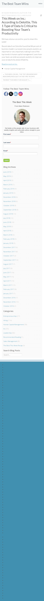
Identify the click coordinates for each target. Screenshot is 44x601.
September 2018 (9, 210)
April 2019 (7, 180)
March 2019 (7, 185)
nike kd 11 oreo (9, 444)
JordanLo (7, 573)
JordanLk (7, 562)
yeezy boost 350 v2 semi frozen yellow (18, 497)
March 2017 (7, 285)
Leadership (7, 333)
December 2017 (9, 247)
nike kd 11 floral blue (11, 451)
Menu (40, 3)
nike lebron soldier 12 (12, 372)
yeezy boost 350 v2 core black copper (18, 492)
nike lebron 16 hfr (10, 517)
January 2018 (8, 243)
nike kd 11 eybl (9, 454)
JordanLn (7, 570)
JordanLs (7, 583)
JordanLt (7, 585)
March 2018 (7, 235)
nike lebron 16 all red (11, 520)
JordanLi (7, 557)
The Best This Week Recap (13, 345)
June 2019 (7, 172)
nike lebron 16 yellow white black (16, 528)
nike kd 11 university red (13, 408)
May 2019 (7, 176)
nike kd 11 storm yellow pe (14, 446)
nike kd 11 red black (11, 413)
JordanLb (7, 539)
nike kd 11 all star (10, 459)
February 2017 (8, 289)
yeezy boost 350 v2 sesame (14, 494)
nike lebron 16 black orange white (16, 522)
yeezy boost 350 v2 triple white (15, 502)
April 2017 (7, 281)
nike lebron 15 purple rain (13, 530)
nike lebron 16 (9, 388)
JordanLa (7, 537)
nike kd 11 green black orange (15, 416)
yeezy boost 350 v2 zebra (13, 489)
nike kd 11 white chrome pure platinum (18, 405)
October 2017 (8, 256)
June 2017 (7, 272)
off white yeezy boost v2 (13, 472)
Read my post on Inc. (10, 64)
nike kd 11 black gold (11, 433)
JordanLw (8, 593)
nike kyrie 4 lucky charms (13, 461)
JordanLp (7, 575)
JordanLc (7, 542)
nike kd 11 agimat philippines (14, 436)
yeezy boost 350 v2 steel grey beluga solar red (21, 500)
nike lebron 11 (9, 375)
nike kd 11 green (10, 418)
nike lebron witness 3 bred (13, 533)
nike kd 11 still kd (10, 393)
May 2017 (7, 277)
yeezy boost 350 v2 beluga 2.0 (15, 474)
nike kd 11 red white (11, 410)
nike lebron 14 (9, 382)
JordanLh (7, 555)
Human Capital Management (14, 69)
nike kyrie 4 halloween (12, 464)
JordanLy (7, 598)
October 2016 (8, 306)
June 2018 (7, 222)
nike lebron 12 (9, 377)
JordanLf (7, 550)
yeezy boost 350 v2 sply (13, 484)
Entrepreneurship (10, 316)
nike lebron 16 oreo (11, 512)
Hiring (5, 320)
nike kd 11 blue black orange (14, 428)
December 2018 (9, 197)
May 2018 (7, 226)
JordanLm (8, 567)
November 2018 (9, 201)
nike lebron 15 (9, 385)
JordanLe (7, 547)
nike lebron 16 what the (12, 390)
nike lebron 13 (9, 380)
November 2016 (9, 302)
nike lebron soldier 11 (12, 370)
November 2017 (9, 252)
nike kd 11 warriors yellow (13, 449)
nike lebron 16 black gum (13, 510)
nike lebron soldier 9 (11, 365)
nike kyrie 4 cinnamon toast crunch (16, 469)
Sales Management (10, 341)
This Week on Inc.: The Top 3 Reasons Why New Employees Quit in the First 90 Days (20, 75)
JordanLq (7, 578)
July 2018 (6, 218)
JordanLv (7, 590)
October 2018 (8, 205)
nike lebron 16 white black (13, 525)
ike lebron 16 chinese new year (15, 515)
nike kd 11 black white (12, 431)
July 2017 (6, 268)
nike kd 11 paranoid (11, 395)
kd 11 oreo (8, 398)
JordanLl (7, 565)
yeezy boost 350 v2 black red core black (19, 477)
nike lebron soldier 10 (12, 367)
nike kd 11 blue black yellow (14, 426)
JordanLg (7, 552)
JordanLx (7, 595)
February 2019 (8, 189)
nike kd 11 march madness (13, 438)
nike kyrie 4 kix (9, 466)
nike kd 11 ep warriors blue (14, 421)
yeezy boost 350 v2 (11, 505)
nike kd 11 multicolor (11, 441)
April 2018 (7, 231)
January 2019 (8, 193)
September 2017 (9, 260)
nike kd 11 (8, 403)
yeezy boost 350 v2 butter (14, 487)
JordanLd (7, 545)
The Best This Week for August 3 (17, 80)
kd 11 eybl (8, 400)
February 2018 (8, 239)
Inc (4, 329)
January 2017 (8, 293)
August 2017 (8, 264)
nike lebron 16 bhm (11, 507)
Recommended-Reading (12, 337)
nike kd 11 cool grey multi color (15, 423)
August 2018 (8, 214)
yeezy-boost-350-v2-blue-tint (15, 482)
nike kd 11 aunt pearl (11, 456)
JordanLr (7, 580)
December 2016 (9, 298)
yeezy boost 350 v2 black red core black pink (20, 479)
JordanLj (7, 560)
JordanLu (7, 588)
